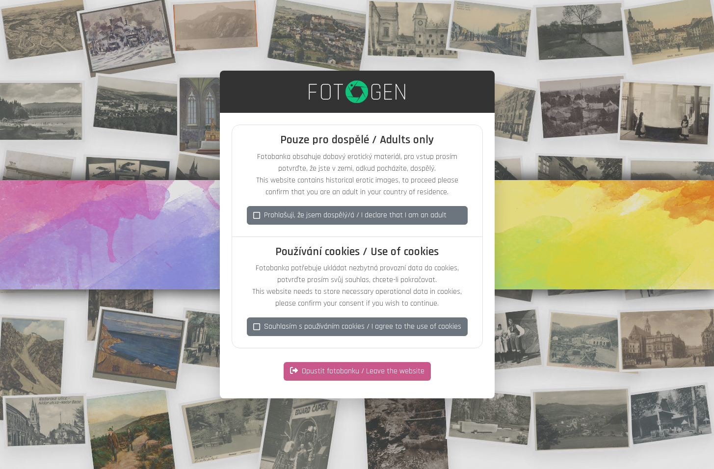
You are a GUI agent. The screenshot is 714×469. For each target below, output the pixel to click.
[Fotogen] (357, 91)
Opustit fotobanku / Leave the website (363, 371)
